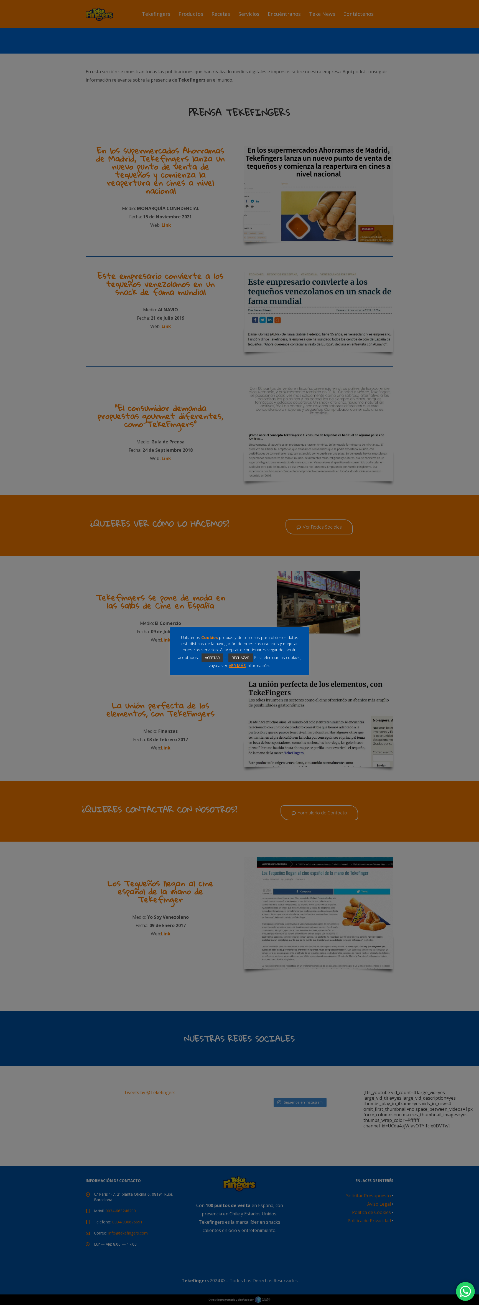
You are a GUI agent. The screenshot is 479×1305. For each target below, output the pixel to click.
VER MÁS (237, 665)
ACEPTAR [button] (212, 657)
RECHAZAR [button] (240, 657)
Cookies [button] (209, 637)
